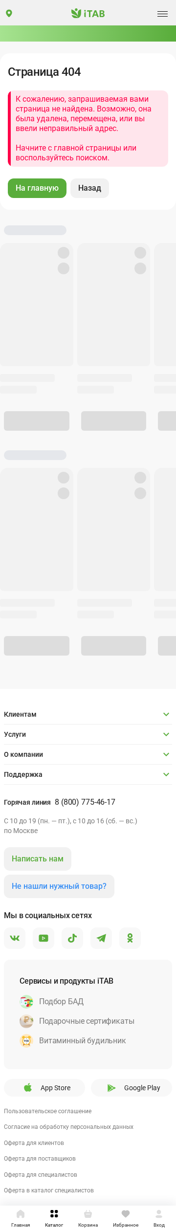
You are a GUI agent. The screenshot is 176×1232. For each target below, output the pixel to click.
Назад (89, 188)
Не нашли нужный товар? (59, 886)
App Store (55, 1088)
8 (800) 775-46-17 (85, 802)
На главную (37, 188)
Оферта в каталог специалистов (49, 1190)
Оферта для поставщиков (40, 1158)
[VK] (14, 938)
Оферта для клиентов (34, 1143)
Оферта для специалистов (40, 1174)
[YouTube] (43, 938)
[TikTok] (72, 938)
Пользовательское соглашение (47, 1111)
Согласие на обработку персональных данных (68, 1126)
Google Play (142, 1088)
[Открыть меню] (162, 14)
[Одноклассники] (130, 938)
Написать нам (38, 858)
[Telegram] (101, 938)
